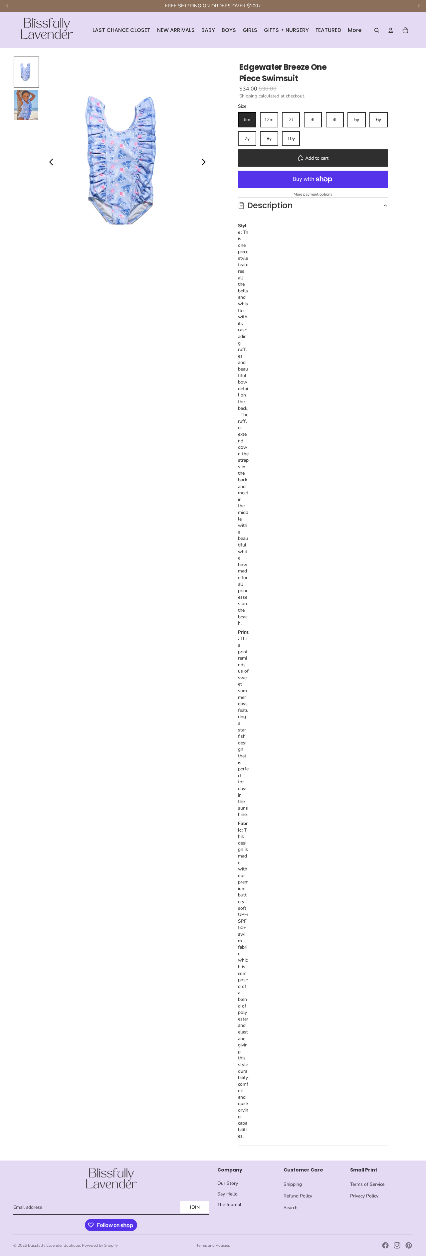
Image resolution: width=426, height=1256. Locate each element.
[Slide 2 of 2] (26, 105)
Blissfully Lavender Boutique (54, 1245)
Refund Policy (298, 1196)
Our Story (227, 1183)
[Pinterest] (409, 1245)
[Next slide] (205, 163)
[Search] (376, 30)
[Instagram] (397, 1245)
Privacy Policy (364, 1196)
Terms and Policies (213, 1245)
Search (291, 1207)
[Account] (390, 30)
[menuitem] (354, 30)
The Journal (229, 1204)
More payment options (313, 194)
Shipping (293, 1184)
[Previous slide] (49, 163)
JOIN (195, 1207)
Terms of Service (367, 1184)
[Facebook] (385, 1245)
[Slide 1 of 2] (26, 72)
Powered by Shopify (100, 1245)
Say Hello (227, 1194)
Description (270, 205)
